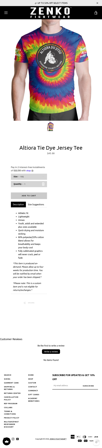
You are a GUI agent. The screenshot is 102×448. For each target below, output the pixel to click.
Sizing (7, 379)
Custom (32, 383)
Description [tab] (18, 204)
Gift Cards (33, 394)
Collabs (8, 407)
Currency (33, 390)
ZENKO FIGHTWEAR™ (58, 439)
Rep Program (10, 403)
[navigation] (6, 12)
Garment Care (11, 383)
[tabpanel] (29, 250)
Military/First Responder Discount (11, 424)
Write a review (51, 351)
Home (31, 375)
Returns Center (12, 393)
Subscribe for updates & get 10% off (73, 377)
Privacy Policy (11, 418)
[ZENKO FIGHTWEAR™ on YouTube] (17, 439)
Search (7, 375)
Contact (32, 387)
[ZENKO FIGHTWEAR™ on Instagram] (13, 439)
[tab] (36, 204)
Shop (30, 379)
